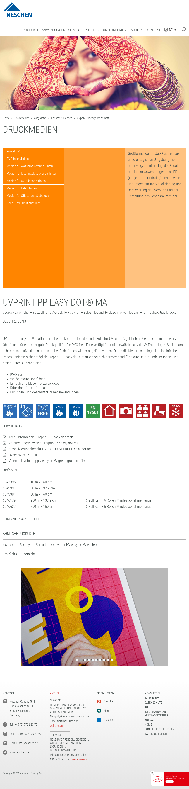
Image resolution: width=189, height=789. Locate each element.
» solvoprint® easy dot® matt (24, 544)
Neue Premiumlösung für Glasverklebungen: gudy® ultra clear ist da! (68, 708)
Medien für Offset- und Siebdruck (28, 196)
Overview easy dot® (23, 455)
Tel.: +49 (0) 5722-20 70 (23, 724)
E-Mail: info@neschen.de (24, 743)
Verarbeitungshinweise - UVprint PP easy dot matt (44, 443)
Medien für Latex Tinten (22, 188)
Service (74, 30)
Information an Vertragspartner (156, 713)
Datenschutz (153, 702)
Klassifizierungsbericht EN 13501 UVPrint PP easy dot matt (51, 449)
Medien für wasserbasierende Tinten (30, 166)
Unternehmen (114, 30)
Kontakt (153, 30)
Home (148, 724)
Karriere (136, 30)
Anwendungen (53, 30)
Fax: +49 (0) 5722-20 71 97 (25, 734)
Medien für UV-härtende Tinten (26, 181)
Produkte (31, 30)
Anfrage (150, 720)
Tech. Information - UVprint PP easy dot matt (41, 437)
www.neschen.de (19, 752)
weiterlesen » (57, 725)
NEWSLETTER (153, 693)
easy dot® (13, 151)
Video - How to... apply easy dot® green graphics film (47, 461)
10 (112, 660)
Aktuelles (91, 30)
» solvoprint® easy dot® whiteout (75, 544)
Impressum (152, 698)
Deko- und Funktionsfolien (24, 203)
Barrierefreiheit (156, 734)
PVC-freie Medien (18, 159)
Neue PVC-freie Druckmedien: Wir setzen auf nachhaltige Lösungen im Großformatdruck (69, 745)
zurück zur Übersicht (20, 554)
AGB (147, 707)
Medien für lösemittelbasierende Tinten (32, 173)
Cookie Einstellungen (159, 729)
